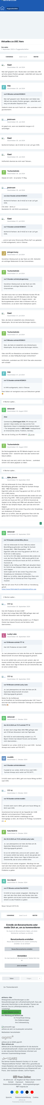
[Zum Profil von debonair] (4, 410)
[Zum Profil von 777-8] (4, 605)
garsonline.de (35, 1064)
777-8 (9, 604)
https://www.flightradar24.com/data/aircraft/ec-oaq (19, 589)
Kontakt (11, 1082)
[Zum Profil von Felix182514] (4, 832)
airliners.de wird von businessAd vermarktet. (17, 1029)
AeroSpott (11, 880)
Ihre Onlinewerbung (22, 1022)
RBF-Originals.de (22, 1087)
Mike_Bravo (12, 477)
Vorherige (9, 57)
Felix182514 (12, 831)
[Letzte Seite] (41, 56)
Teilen (11, 978)
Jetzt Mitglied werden (11, 1012)
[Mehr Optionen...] (40, 66)
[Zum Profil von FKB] (4, 87)
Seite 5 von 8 (23, 57)
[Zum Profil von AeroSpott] (4, 881)
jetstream (11, 119)
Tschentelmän (13, 171)
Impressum (19, 1082)
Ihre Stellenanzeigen (22, 1020)
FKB (9, 86)
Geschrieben (16, 67)
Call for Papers (29, 1070)
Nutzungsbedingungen (31, 1084)
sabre (6, 47)
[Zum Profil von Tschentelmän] (4, 172)
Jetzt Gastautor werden (15, 1070)
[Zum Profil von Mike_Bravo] (4, 479)
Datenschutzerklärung (23, 1097)
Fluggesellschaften (22, 49)
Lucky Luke (12, 634)
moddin (10, 757)
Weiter (36, 57)
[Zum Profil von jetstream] (4, 121)
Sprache (9, 1097)
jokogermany (12, 252)
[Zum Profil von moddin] (4, 758)
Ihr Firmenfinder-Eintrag (22, 1018)
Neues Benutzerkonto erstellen (22, 949)
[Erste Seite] (3, 56)
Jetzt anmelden (22, 965)
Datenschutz (29, 1082)
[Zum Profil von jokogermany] (4, 253)
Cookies (35, 1097)
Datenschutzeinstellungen (12, 1084)
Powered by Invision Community (22, 1102)
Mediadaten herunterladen (11, 1032)
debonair (11, 409)
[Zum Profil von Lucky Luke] (4, 635)
